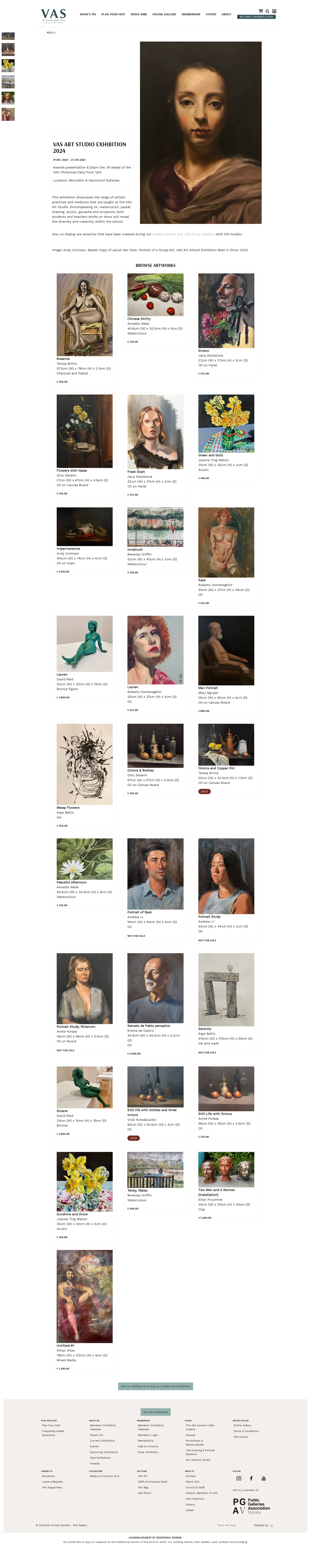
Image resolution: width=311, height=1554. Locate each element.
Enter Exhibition (148, 1452)
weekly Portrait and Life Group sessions (184, 234)
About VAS (192, 1481)
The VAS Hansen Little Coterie (200, 1427)
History (190, 1504)
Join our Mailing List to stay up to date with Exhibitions (155, 1386)
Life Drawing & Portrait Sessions (200, 1452)
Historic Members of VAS (202, 1493)
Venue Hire (138, 14)
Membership (191, 14)
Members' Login (148, 1435)
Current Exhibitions (102, 1440)
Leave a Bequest (52, 1481)
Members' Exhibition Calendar (103, 1427)
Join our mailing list (155, 1412)
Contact (191, 1476)
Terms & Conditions (246, 1431)
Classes (190, 1435)
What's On (88, 14)
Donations (48, 1476)
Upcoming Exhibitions (104, 1452)
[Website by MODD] (272, 1525)
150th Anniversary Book (152, 1481)
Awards (95, 1463)
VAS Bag (143, 1487)
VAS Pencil (144, 1493)
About (226, 14)
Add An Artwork (148, 1446)
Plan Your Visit (113, 14)
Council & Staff (195, 1487)
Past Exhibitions (100, 1457)
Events (94, 1446)
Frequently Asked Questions (53, 1433)
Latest (190, 1510)
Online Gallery (164, 14)
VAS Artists (241, 1436)
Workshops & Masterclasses (195, 1442)
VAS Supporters (52, 1487)
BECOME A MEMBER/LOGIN (256, 16)
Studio (211, 14)
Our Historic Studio (198, 1459)
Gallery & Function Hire (104, 1476)
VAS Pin (143, 1476)
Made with (227, 1525)
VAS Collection (195, 1498)
